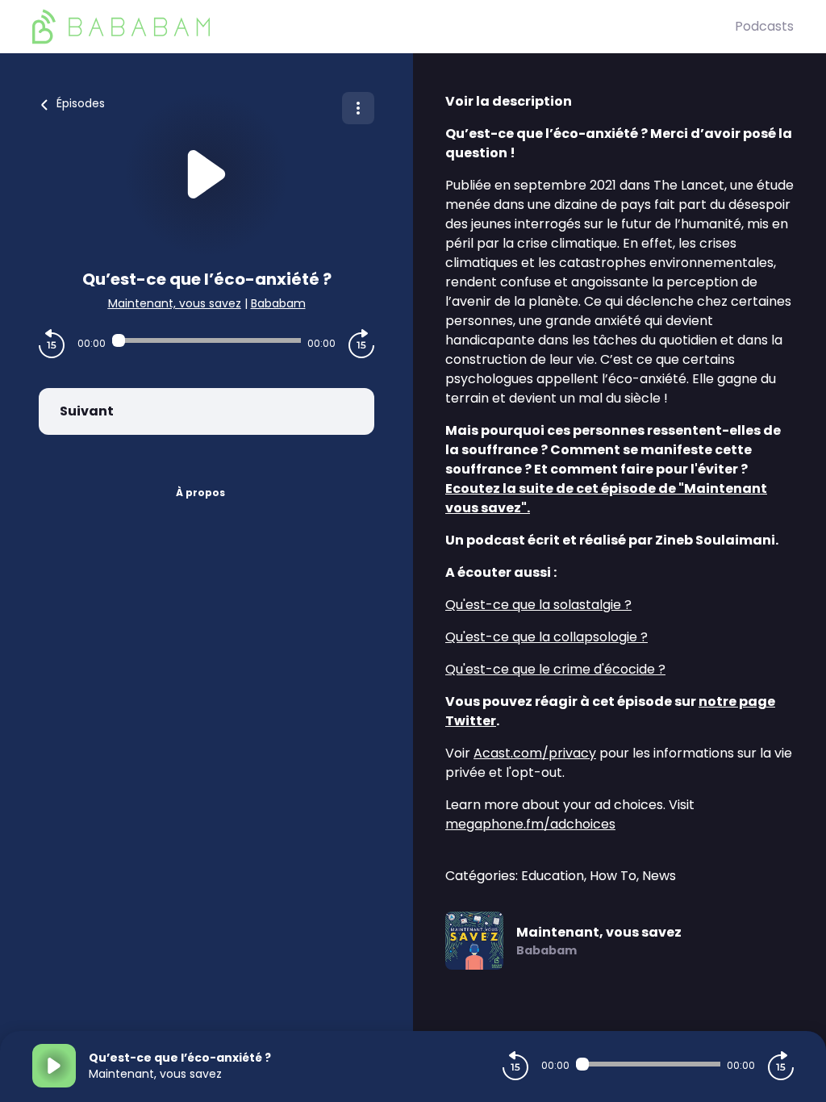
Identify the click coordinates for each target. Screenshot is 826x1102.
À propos (200, 492)
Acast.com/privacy (534, 753)
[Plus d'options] (358, 108)
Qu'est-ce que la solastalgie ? (538, 604)
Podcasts (764, 26)
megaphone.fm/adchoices (530, 824)
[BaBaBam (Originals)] (383, 26)
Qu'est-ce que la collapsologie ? (546, 637)
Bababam (278, 303)
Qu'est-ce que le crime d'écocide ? (555, 669)
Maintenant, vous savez (174, 303)
